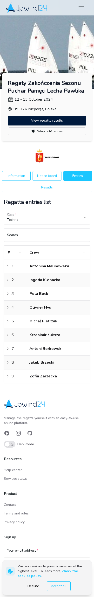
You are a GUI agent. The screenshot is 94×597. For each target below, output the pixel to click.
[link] (27, 7)
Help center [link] (13, 470)
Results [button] (47, 187)
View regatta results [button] (47, 120)
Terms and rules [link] (16, 513)
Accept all (59, 586)
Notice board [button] (47, 176)
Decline (33, 586)
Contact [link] (10, 504)
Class (10, 214)
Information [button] (16, 176)
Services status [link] (15, 478)
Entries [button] (77, 176)
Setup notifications (50, 131)
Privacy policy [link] (14, 522)
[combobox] (7, 219)
